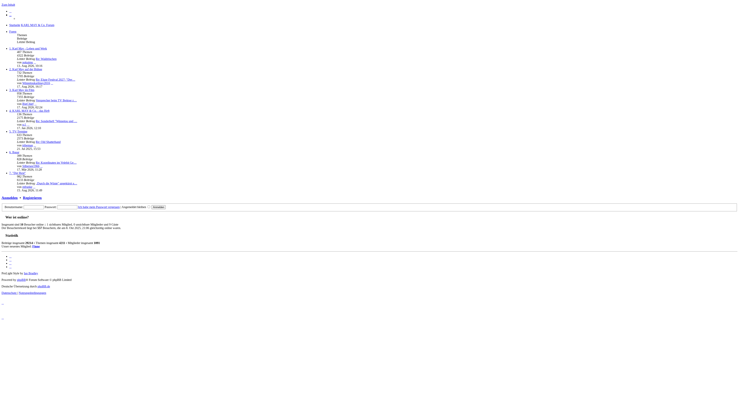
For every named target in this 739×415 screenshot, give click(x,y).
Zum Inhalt (8, 4)
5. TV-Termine (18, 131)
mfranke (27, 186)
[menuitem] (10, 11)
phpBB (21, 279)
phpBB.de (44, 286)
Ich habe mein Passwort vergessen (99, 207)
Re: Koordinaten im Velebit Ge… (56, 162)
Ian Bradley (31, 273)
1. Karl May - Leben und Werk (28, 48)
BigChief (27, 103)
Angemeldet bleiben (134, 207)
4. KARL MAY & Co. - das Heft (29, 110)
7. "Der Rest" (17, 173)
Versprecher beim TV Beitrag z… (56, 100)
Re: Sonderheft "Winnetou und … (56, 121)
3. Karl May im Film (21, 90)
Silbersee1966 (30, 166)
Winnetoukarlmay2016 (36, 83)
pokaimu (27, 62)
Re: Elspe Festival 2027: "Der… (55, 79)
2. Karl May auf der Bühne (25, 69)
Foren (12, 31)
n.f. (24, 124)
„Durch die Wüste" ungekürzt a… (56, 183)
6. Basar (14, 152)
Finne (36, 246)
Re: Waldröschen (46, 59)
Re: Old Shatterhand (48, 142)
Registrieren (32, 198)
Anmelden (10, 198)
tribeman (27, 145)
